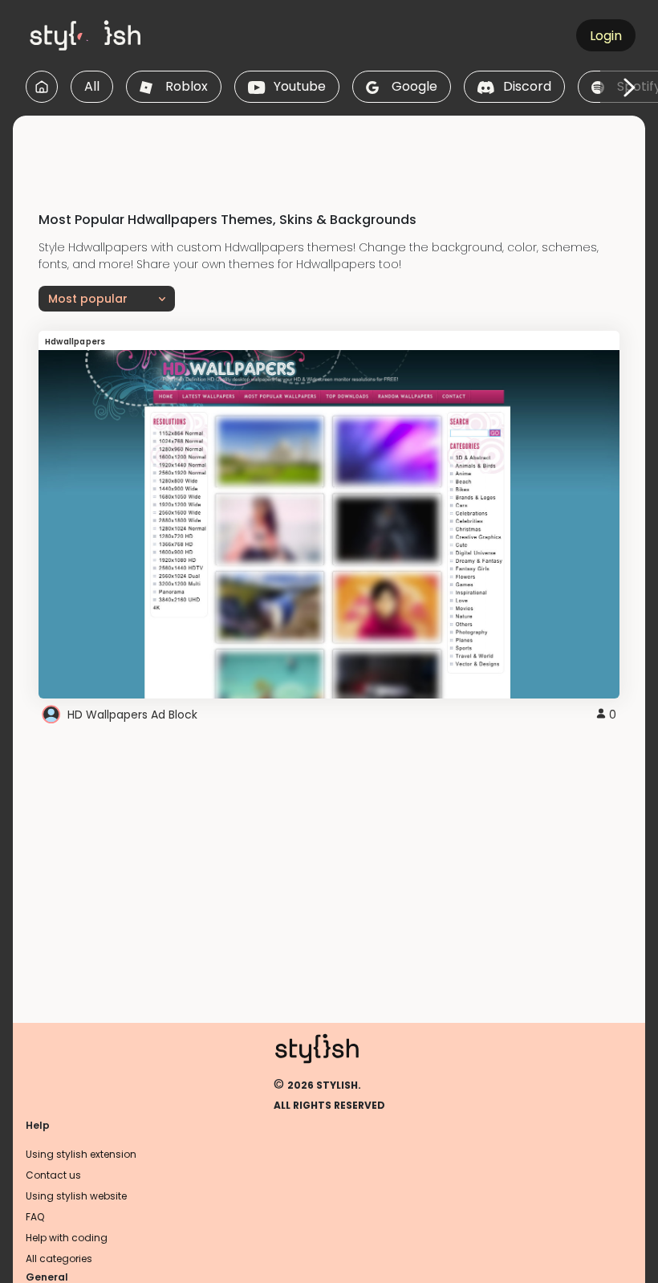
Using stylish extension (81, 1154)
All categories (59, 1258)
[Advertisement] (329, 152)
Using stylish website (76, 1196)
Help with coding (67, 1237)
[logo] (101, 35)
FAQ (35, 1217)
